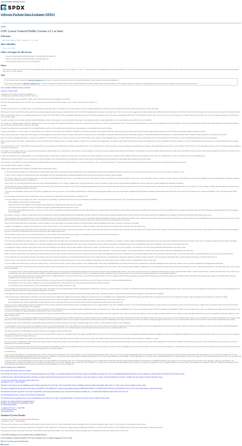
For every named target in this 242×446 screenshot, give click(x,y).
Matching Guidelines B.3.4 (31, 83)
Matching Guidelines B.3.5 (37, 80)
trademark (58, 438)
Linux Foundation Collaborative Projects (13, 1)
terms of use (24, 441)
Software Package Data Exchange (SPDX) (28, 14)
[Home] (12, 10)
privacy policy (14, 441)
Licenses (3, 26)
